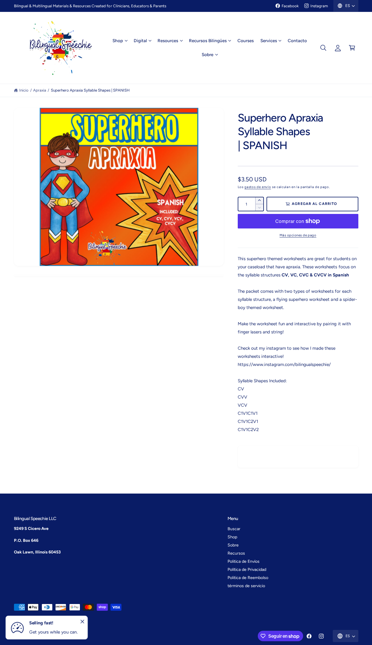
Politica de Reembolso (248, 577)
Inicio (23, 90)
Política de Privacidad (247, 569)
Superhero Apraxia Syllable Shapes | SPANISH (90, 90)
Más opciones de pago (298, 235)
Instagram (319, 5)
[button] (119, 41)
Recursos (236, 553)
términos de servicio (246, 585)
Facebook (290, 5)
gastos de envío (257, 187)
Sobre (207, 54)
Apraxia (39, 90)
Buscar (234, 528)
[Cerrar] (82, 621)
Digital (140, 40)
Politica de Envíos (244, 561)
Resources (168, 40)
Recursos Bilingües (207, 40)
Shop (117, 40)
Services (268, 40)
